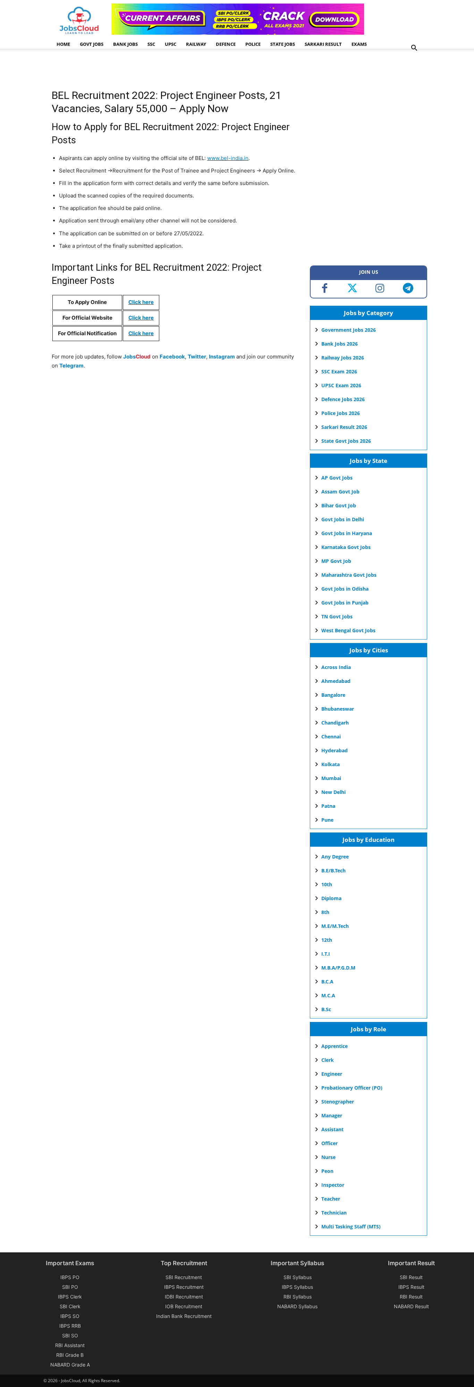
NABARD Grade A (70, 1365)
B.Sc (326, 1009)
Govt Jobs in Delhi (342, 519)
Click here (141, 302)
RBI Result (411, 1297)
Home (63, 44)
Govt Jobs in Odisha (345, 588)
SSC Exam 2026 (339, 371)
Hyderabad (334, 750)
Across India (336, 667)
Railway (196, 44)
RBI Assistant (70, 1345)
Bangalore (333, 695)
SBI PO (70, 1287)
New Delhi (333, 792)
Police (253, 44)
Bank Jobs (125, 44)
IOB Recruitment (183, 1306)
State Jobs (282, 44)
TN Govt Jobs (337, 616)
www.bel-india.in (227, 158)
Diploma (331, 898)
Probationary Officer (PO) (351, 1087)
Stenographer (337, 1101)
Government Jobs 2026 (348, 330)
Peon (327, 1171)
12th (326, 940)
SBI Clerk (70, 1306)
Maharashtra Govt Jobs (348, 575)
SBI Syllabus (297, 1277)
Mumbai (331, 778)
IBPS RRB (70, 1326)
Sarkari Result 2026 (344, 427)
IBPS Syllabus (297, 1287)
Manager (331, 1115)
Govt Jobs (91, 44)
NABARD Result (411, 1306)
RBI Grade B (70, 1355)
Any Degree (335, 856)
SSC (151, 44)
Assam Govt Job (340, 491)
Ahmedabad (335, 681)
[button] (414, 48)
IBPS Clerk (70, 1297)
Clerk (327, 1060)
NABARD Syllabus (297, 1306)
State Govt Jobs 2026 (346, 441)
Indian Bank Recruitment (184, 1316)
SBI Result (411, 1277)
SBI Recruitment (184, 1277)
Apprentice (334, 1046)
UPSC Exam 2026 (341, 385)
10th (326, 884)
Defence (226, 44)
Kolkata (330, 764)
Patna (328, 806)
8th (325, 912)
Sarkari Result (323, 44)
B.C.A (327, 981)
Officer (329, 1143)
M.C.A (328, 995)
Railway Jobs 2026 (342, 357)
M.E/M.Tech (335, 926)
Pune (327, 820)
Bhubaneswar (337, 708)
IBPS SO (69, 1316)
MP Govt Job (336, 561)
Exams (359, 44)
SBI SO (70, 1335)
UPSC (170, 44)
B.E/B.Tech (333, 870)
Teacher (330, 1198)
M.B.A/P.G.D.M (338, 967)
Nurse (328, 1157)
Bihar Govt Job (338, 505)
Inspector (332, 1185)
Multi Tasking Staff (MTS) (351, 1226)
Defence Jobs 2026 (343, 399)
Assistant (332, 1129)
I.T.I (325, 953)
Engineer (331, 1074)
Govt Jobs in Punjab (345, 602)
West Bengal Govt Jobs (348, 630)
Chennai (331, 736)
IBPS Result (411, 1287)
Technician (334, 1212)
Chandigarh (335, 722)
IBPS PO (69, 1277)
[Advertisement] (178, 71)
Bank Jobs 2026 (339, 343)
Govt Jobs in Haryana (346, 533)
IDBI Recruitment (184, 1297)
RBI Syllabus (297, 1297)
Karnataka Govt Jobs (346, 547)
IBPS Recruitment (184, 1287)
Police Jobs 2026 (340, 413)
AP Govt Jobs (337, 477)
